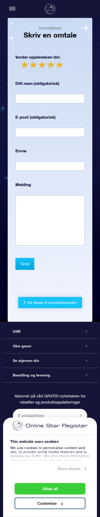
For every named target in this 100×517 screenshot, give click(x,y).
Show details (69, 469)
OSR (17, 331)
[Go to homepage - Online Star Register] (50, 9)
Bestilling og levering (31, 375)
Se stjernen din (26, 361)
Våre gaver (22, 346)
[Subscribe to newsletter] (81, 415)
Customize (47, 503)
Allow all (50, 489)
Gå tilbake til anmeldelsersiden (52, 303)
